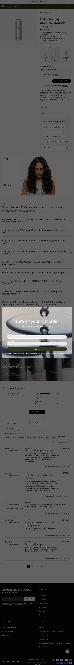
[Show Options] (65, 343)
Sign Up (37, 349)
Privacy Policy (50, 353)
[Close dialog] (70, 309)
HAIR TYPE (10, 341)
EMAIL (9, 334)
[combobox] (36, 343)
